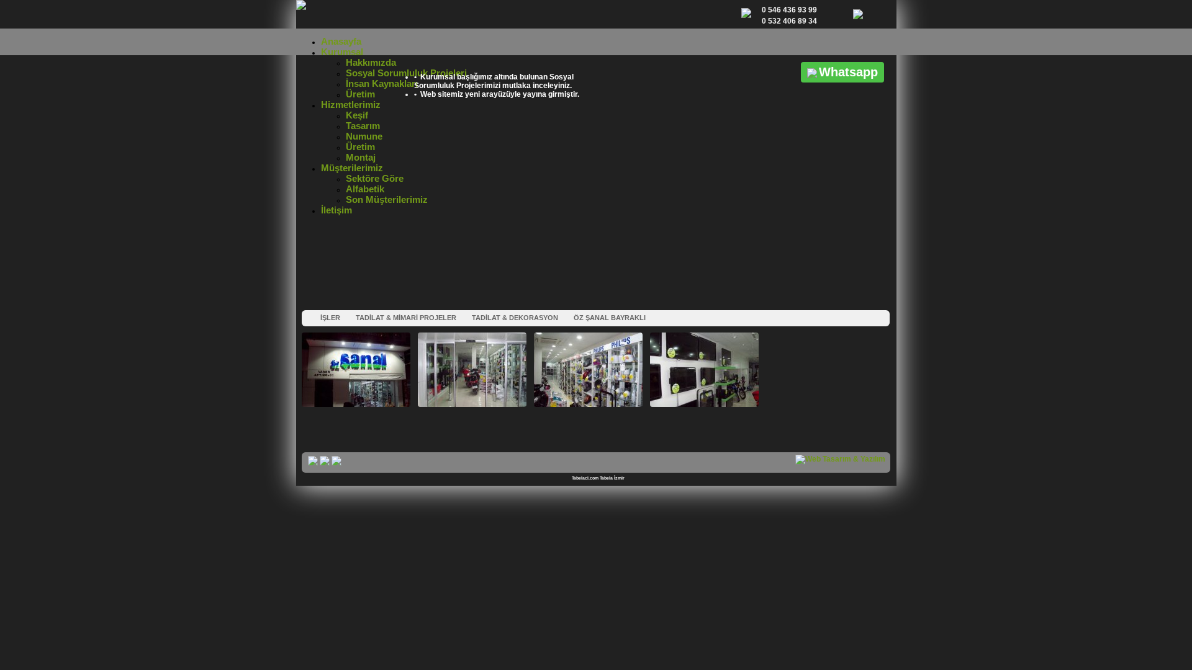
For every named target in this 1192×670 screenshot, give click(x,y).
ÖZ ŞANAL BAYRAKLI (610, 317)
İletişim (336, 210)
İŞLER (330, 317)
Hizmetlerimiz (351, 104)
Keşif (357, 115)
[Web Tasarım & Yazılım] (840, 459)
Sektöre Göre (375, 178)
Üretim (360, 94)
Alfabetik (365, 189)
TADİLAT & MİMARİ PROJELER (406, 317)
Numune (364, 136)
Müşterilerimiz (352, 168)
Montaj (361, 157)
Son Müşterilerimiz (387, 199)
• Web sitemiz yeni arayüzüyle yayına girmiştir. (496, 94)
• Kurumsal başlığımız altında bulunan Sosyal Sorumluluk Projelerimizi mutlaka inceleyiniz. (494, 81)
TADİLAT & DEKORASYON (515, 317)
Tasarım (363, 125)
